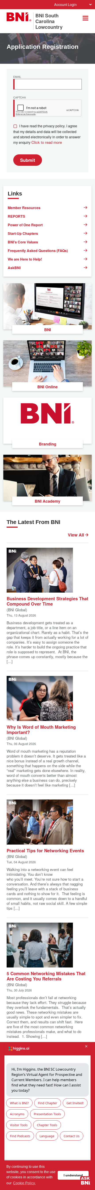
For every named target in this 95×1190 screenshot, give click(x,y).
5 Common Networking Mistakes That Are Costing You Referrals (46, 975)
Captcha (19, 97)
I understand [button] (73, 1175)
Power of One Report (25, 224)
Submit (27, 160)
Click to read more (46, 142)
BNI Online (47, 387)
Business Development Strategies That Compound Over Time (47, 600)
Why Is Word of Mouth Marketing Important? (41, 729)
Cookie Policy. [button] (24, 1183)
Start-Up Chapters (23, 233)
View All (76, 535)
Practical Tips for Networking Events (45, 850)
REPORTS (16, 216)
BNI (47, 329)
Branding (47, 444)
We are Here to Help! (25, 259)
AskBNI (14, 267)
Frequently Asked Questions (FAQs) (38, 250)
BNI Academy (47, 501)
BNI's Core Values (23, 242)
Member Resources (24, 207)
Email (17, 76)
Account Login (65, 4)
